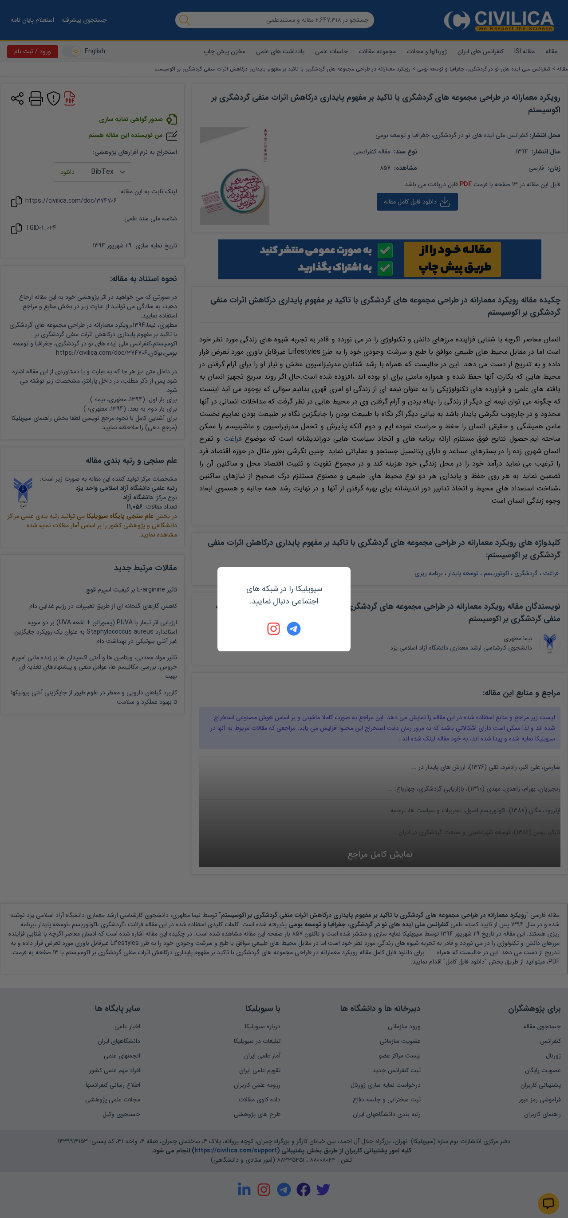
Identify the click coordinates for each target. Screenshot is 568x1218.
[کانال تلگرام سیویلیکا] (294, 629)
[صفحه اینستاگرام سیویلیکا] (274, 629)
